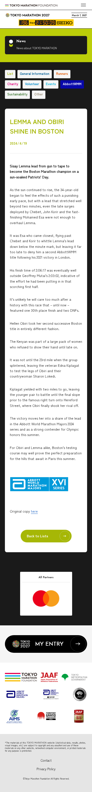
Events (51, 83)
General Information (34, 73)
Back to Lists (37, 535)
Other (38, 94)
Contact (46, 760)
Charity (12, 83)
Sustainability (17, 94)
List (10, 73)
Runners (62, 73)
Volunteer (32, 83)
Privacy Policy (46, 769)
